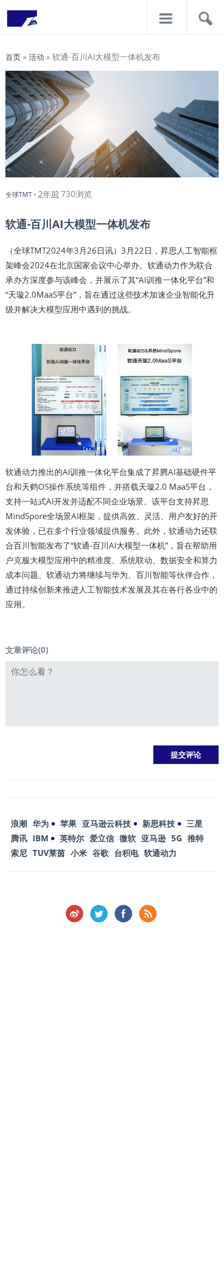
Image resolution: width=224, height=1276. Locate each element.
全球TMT (18, 194)
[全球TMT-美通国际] (21, 22)
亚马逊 (153, 838)
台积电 (126, 852)
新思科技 (158, 823)
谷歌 (100, 852)
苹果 (68, 823)
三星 (194, 823)
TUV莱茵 (49, 852)
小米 (79, 852)
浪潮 (19, 823)
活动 (36, 57)
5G (176, 838)
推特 (196, 838)
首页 (13, 57)
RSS (148, 913)
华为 (41, 823)
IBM (40, 838)
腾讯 (19, 838)
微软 (128, 838)
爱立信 (102, 838)
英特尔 (72, 838)
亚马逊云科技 (106, 823)
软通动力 (160, 852)
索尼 (19, 852)
